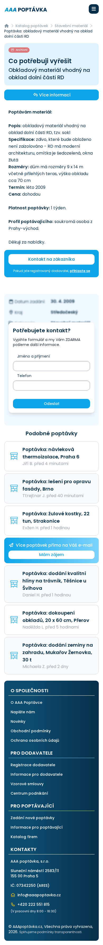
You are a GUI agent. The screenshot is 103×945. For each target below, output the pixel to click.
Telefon (24, 375)
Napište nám (23, 712)
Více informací (54, 95)
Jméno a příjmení (33, 356)
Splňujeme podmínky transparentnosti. (50, 932)
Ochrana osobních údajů (35, 740)
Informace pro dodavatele (37, 774)
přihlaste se (80, 271)
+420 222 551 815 (33, 904)
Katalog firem (24, 836)
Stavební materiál (71, 25)
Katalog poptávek (32, 25)
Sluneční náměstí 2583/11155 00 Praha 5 (35, 873)
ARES (43, 885)
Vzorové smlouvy (27, 783)
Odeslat (51, 403)
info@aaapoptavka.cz (38, 895)
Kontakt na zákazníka (51, 259)
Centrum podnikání (29, 793)
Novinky (18, 721)
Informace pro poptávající (37, 827)
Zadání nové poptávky (32, 817)
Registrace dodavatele (33, 765)
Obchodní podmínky (31, 731)
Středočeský (64, 312)
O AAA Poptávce (26, 702)
